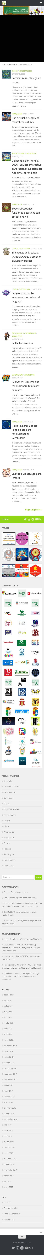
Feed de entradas (10, 1208)
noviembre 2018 (10, 1046)
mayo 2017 (8, 1091)
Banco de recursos (9, 951)
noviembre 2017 (10, 1074)
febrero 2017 (9, 1096)
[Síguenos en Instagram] (29, 519)
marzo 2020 (8, 1040)
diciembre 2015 (10, 1159)
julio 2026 (7, 1000)
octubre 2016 (9, 1113)
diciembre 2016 (10, 1108)
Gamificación (9, 798)
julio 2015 (7, 1181)
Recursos (7, 849)
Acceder (7, 1202)
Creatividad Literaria (11, 787)
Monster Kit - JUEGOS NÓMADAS (16, 956)
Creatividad (17, 333)
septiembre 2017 (10, 1080)
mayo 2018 (8, 1051)
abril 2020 (7, 1034)
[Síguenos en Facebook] (32, 519)
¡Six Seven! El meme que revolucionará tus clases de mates (25, 386)
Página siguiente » (33, 509)
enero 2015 (8, 1187)
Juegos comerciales (11, 809)
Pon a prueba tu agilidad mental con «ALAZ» (20, 898)
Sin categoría (9, 854)
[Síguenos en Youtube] (36, 519)
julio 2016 (7, 1125)
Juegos (15, 71)
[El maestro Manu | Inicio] (4, 3)
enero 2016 (8, 1153)
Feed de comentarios (12, 1214)
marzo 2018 (8, 1057)
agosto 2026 (9, 995)
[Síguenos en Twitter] (25, 519)
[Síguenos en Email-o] (40, 519)
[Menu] (41, 3)
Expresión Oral (9, 792)
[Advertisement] (22, 38)
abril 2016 (7, 1136)
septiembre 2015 (10, 1170)
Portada (7, 843)
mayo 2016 (8, 1130)
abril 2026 (7, 1017)
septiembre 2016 (10, 1119)
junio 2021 (8, 1029)
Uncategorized (9, 860)
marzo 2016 (8, 1142)
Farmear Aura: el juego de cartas (16, 892)
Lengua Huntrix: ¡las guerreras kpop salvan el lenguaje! (26, 297)
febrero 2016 (9, 1147)
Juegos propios (25, 71)
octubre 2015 (9, 1164)
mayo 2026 (8, 1012)
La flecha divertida (22, 343)
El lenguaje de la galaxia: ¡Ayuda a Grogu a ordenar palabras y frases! (26, 256)
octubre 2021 (9, 1023)
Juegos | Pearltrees (11, 939)
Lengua (15, 248)
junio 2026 (8, 1006)
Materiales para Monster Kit (31, 939)
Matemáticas (17, 375)
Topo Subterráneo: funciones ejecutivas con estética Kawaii (26, 212)
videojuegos (17, 114)
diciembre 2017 (10, 1068)
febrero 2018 (9, 1063)
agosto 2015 (9, 1176)
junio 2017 (8, 1085)
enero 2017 (8, 1102)
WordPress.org (10, 1219)
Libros (6, 826)
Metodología (9, 837)
